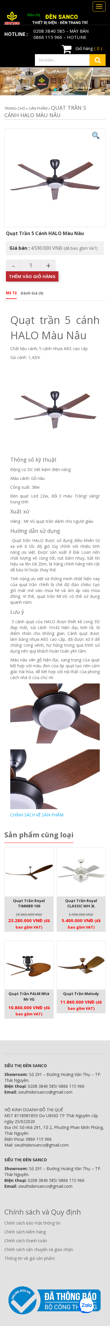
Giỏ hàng (88, 48)
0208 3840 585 (49, 31)
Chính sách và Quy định (42, 1212)
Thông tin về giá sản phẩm (29, 1258)
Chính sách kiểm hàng (25, 1232)
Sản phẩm (38, 108)
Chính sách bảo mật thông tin (32, 1223)
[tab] (11, 294)
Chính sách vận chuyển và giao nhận (38, 1249)
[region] (55, 81)
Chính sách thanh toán (25, 1240)
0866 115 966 (47, 37)
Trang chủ (14, 108)
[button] (49, 89)
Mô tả (11, 292)
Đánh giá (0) (32, 293)
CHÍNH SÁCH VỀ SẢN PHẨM (36, 815)
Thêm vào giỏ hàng (32, 276)
